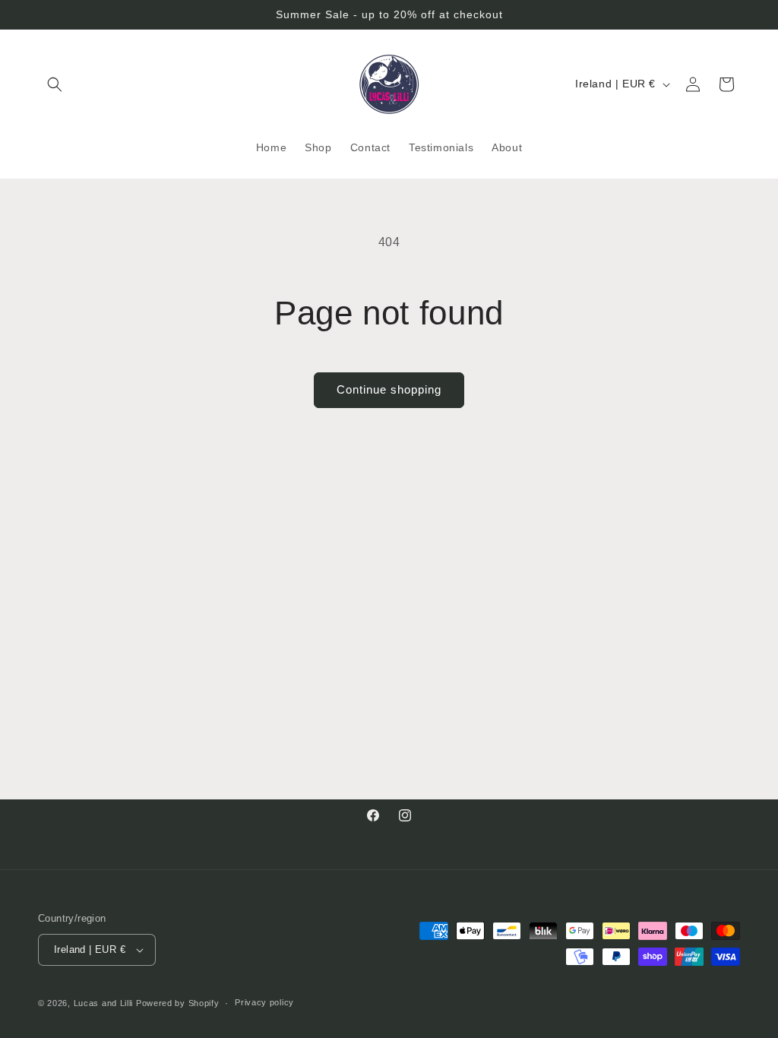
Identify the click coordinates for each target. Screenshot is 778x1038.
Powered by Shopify (178, 1003)
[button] (54, 84)
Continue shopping (389, 389)
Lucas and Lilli (104, 1003)
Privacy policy (264, 1002)
